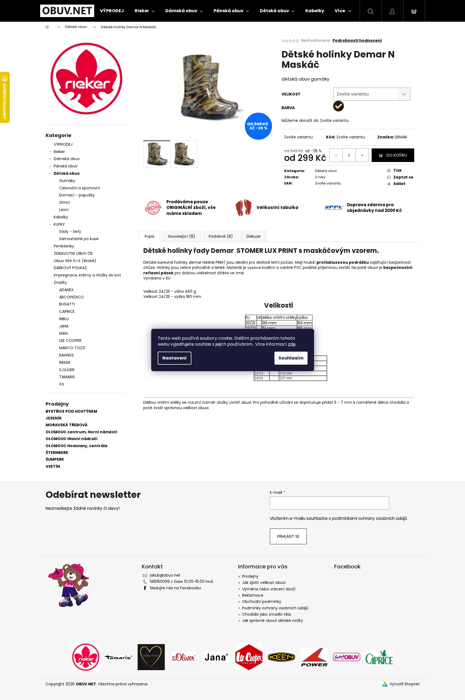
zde (292, 344)
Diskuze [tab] (253, 236)
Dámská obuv (67, 158)
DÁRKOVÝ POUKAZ (70, 268)
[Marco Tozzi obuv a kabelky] (151, 657)
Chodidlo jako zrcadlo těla (266, 614)
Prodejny (250, 576)
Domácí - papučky (77, 195)
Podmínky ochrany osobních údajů (275, 608)
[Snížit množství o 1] (336, 155)
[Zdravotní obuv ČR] (346, 657)
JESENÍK (54, 418)
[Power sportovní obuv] (314, 657)
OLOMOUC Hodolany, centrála (76, 446)
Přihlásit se (288, 536)
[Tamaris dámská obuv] (118, 657)
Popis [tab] (149, 236)
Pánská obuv (66, 166)
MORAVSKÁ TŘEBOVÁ (67, 425)
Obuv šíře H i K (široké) (75, 260)
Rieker (59, 151)
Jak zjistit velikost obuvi (264, 582)
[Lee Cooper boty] (248, 657)
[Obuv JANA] (216, 657)
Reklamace (252, 595)
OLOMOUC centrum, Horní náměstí (81, 432)
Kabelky (61, 217)
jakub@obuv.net (165, 575)
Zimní (64, 202)
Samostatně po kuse (79, 238)
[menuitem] (111, 11)
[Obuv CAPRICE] (379, 657)
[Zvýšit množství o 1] (362, 155)
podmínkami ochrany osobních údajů (369, 518)
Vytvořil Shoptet (405, 684)
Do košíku (397, 155)
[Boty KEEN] (281, 657)
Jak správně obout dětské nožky (272, 620)
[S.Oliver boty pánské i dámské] (183, 657)
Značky (60, 282)
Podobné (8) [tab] (221, 236)
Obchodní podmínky (261, 601)
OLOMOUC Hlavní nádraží (71, 439)
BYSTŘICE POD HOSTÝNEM (71, 411)
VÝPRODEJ (63, 144)
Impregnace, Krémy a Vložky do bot (87, 275)
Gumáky (67, 180)
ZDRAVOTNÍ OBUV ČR (73, 253)
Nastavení (174, 358)
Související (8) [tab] (181, 236)
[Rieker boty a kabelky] (85, 657)
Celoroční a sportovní (79, 188)
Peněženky (64, 246)
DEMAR (401, 137)
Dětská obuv (67, 173)
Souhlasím (291, 358)
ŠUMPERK (55, 459)
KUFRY (59, 224)
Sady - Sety (70, 231)
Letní (63, 209)
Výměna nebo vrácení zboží (268, 589)
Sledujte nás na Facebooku (175, 588)
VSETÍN (53, 466)
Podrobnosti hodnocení (357, 40)
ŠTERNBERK (57, 453)
